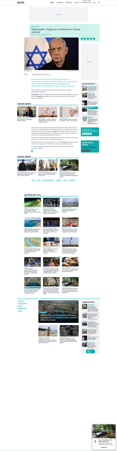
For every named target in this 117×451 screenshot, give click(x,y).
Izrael (33, 180)
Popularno (59, 2)
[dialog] (104, 437)
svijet (39, 180)
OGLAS (58, 14)
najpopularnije (88, 302)
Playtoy (88, 0)
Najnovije (69, 2)
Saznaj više (104, 447)
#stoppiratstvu (86, 2)
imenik (84, 0)
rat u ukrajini (22, 303)
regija (20, 306)
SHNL (77, 2)
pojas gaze (72, 180)
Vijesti (52, 2)
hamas (65, 180)
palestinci (58, 180)
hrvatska (20, 301)
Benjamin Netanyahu (48, 180)
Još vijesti (89, 351)
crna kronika (22, 308)
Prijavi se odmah (86, 150)
